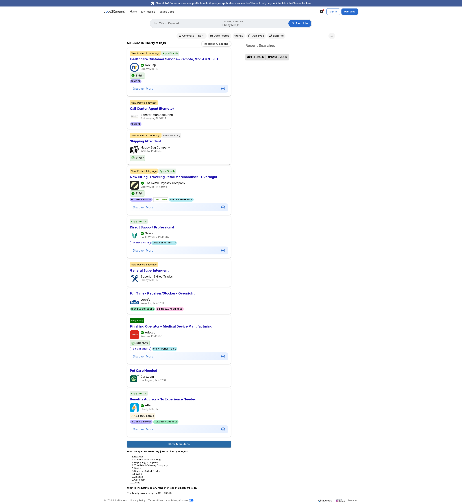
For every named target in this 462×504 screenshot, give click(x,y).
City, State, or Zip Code (233, 21)
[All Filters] (331, 36)
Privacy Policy (137, 500)
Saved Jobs (167, 11)
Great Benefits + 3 (164, 243)
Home (133, 11)
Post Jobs (349, 11)
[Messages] (321, 11)
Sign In (333, 11)
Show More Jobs (179, 444)
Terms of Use (155, 500)
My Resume (148, 11)
